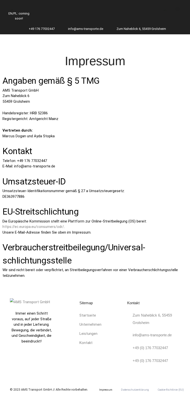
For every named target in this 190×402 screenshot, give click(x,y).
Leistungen (88, 333)
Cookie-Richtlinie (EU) (171, 389)
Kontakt (86, 343)
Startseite (87, 315)
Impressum (105, 389)
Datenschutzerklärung (135, 389)
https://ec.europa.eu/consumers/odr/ (33, 226)
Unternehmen (90, 324)
